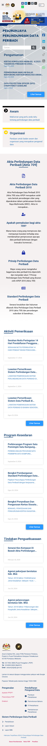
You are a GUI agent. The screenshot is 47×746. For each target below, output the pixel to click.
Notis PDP (27, 742)
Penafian (35, 742)
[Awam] (6, 110)
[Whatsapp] (22, 7)
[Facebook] (22, 3)
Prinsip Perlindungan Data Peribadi (23, 262)
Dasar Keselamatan (15, 742)
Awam (14, 111)
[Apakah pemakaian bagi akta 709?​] (23, 214)
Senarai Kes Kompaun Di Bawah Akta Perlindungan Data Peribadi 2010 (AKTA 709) (21, 552)
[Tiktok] (32, 3)
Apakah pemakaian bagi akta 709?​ (23, 224)
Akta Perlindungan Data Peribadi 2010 (23, 186)
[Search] (33, 48)
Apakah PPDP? (7, 693)
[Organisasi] (6, 132)
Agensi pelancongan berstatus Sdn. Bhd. (18, 601)
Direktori (5, 701)
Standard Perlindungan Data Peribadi (23, 298)
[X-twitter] (29, 3)
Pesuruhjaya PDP (8, 697)
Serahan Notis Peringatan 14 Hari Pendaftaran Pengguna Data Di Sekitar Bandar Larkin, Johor (23, 344)
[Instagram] (35, 3)
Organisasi (17, 133)
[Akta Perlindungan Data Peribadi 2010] (23, 176)
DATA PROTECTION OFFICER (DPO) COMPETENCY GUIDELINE (19, 84)
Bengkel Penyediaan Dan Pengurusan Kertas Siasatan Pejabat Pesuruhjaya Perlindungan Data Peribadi (23, 505)
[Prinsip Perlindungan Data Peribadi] (23, 253)
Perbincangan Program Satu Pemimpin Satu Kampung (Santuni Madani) (22, 447)
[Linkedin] (26, 3)
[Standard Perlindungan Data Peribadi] (23, 288)
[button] (2, 4)
